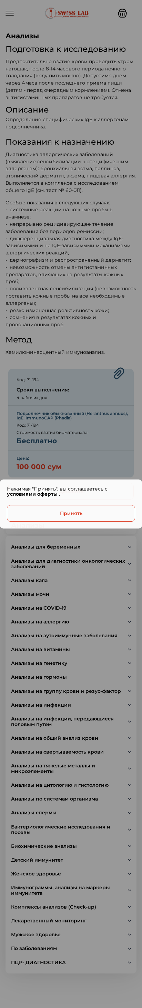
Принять (71, 513)
